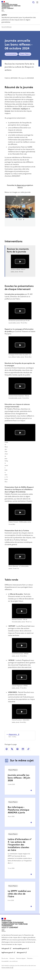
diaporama (21, 185)
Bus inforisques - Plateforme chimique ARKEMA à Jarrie (18, 810)
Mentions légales (21, 958)
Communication (11, 54)
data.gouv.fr (21, 953)
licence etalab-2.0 (6, 967)
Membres (29, 958)
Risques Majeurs (25, 54)
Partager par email (23, 749)
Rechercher (33, 2)
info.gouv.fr (5, 948)
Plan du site (5, 958)
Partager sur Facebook (7, 749)
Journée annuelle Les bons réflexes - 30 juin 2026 (19, 777)
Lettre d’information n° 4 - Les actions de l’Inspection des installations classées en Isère (20, 845)
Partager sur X (12, 749)
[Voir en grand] (20, 207)
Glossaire (12, 958)
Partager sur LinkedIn (17, 749)
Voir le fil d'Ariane (6, 27)
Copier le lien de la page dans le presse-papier (28, 749)
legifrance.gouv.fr (7, 953)
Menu (37, 2)
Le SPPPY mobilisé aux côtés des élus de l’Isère (19, 893)
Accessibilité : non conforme (9, 961)
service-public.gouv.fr (20, 948)
